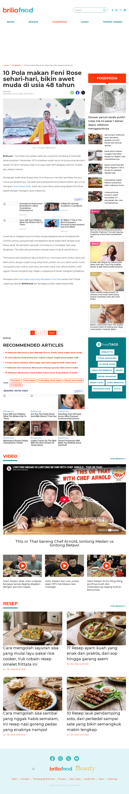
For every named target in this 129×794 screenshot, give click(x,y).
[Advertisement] (64, 44)
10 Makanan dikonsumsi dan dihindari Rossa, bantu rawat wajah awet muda (43, 352)
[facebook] (112, 10)
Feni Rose (15, 380)
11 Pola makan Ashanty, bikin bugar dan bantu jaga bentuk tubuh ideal (40, 362)
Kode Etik (89, 779)
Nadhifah (7, 91)
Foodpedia (59, 22)
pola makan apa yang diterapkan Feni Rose (40, 279)
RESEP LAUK (96, 382)
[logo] (18, 10)
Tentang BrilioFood (43, 779)
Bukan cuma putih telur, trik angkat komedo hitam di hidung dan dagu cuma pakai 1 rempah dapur (106, 327)
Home (6, 65)
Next (52, 333)
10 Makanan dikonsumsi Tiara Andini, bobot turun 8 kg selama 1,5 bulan (41, 372)
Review (33, 22)
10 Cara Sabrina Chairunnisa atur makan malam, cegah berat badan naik (41, 357)
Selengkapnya (117, 458)
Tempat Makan (112, 22)
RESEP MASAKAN (107, 376)
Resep (11, 22)
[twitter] (121, 10)
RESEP (119, 370)
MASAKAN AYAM (101, 389)
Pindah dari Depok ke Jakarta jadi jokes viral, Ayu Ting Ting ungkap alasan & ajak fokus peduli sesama (106, 264)
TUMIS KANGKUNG (107, 358)
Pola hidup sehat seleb (50, 380)
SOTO (117, 389)
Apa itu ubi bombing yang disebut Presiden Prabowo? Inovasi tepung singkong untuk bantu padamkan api (106, 233)
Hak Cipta (74, 779)
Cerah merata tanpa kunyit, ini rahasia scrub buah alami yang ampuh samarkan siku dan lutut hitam (105, 295)
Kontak (25, 779)
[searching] (104, 10)
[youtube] (125, 10)
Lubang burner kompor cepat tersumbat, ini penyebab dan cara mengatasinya (114, 197)
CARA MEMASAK (115, 382)
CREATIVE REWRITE (102, 370)
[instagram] (116, 10)
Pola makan (29, 380)
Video (85, 22)
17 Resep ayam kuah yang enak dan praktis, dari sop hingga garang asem (92, 653)
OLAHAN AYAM (107, 364)
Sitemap (112, 779)
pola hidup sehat (22, 186)
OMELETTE (107, 352)
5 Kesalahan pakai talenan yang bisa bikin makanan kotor (114, 182)
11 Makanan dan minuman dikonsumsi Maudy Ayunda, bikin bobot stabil (41, 367)
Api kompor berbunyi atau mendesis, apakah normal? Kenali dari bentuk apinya (114, 140)
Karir (101, 779)
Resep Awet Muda (73, 380)
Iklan (14, 779)
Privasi (62, 779)
